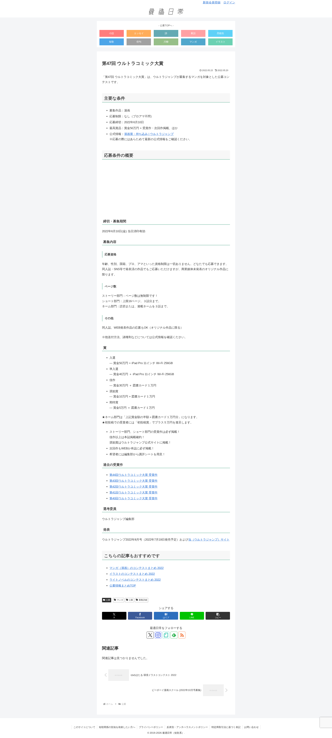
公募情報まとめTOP (122, 585)
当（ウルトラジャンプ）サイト (208, 539)
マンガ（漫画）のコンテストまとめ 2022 (136, 568)
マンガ (193, 41)
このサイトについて (84, 727)
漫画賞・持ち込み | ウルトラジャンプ (149, 134)
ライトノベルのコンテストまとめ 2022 (135, 579)
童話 (193, 33)
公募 (108, 600)
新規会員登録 (211, 2)
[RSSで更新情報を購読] (181, 635)
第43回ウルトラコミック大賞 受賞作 (133, 480)
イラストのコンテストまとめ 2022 (132, 574)
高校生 (220, 33)
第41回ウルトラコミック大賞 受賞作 (133, 492)
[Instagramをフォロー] (158, 635)
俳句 (138, 41)
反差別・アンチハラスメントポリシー (187, 727)
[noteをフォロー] (166, 635)
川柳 (166, 41)
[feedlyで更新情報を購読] (173, 635)
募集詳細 (143, 600)
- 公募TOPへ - (166, 25)
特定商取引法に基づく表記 (226, 727)
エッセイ (139, 33)
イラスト (220, 41)
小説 (111, 33)
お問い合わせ (251, 727)
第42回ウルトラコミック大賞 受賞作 (133, 486)
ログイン (229, 2)
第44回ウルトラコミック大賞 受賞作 (133, 475)
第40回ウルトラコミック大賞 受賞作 (133, 498)
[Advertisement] (166, 189)
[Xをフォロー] (150, 635)
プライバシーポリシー (151, 727)
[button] (218, 616)
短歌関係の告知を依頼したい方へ (117, 727)
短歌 (111, 41)
